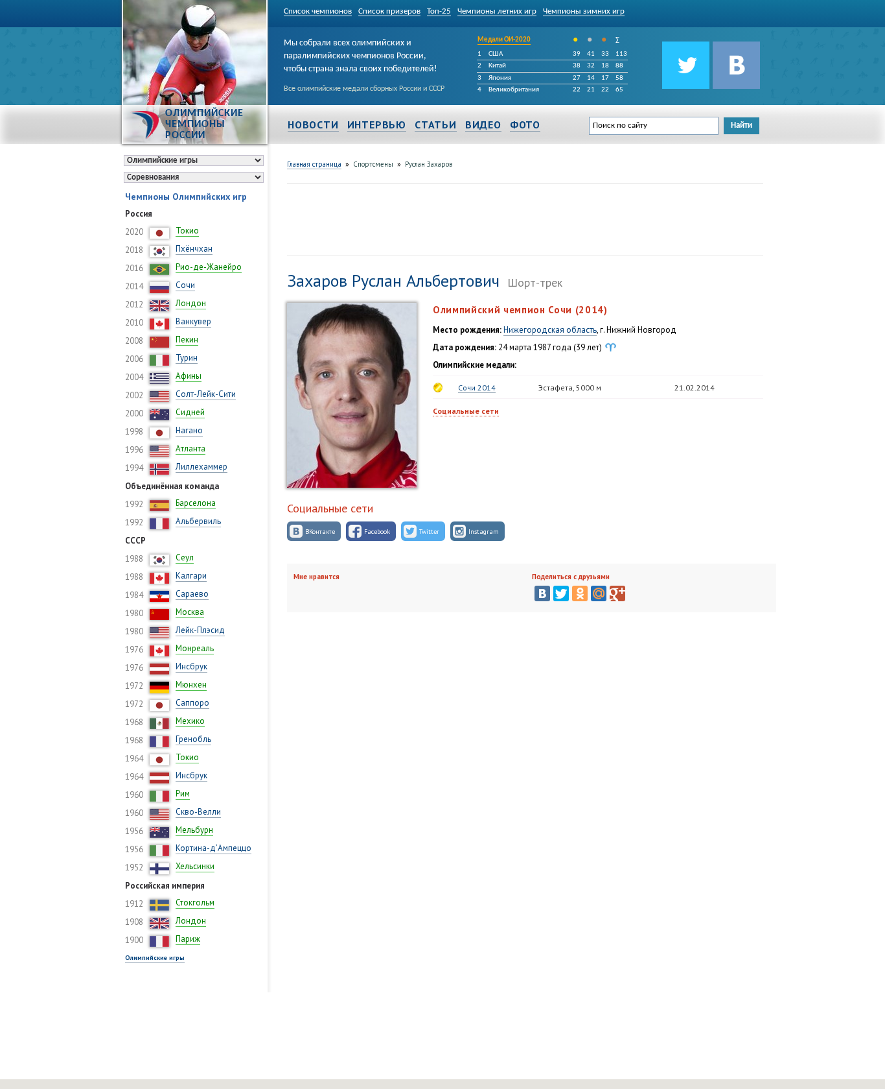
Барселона (196, 503)
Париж (188, 938)
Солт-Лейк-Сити (206, 394)
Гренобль (193, 739)
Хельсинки (195, 866)
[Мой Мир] (598, 593)
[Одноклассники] (580, 593)
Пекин (187, 339)
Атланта (190, 448)
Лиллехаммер (201, 466)
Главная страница (314, 164)
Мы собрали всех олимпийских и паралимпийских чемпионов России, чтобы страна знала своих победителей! (360, 53)
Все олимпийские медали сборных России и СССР (364, 89)
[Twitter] (561, 593)
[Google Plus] (617, 593)
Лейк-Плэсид (200, 630)
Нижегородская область (550, 329)
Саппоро (192, 702)
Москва (190, 611)
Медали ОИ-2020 (504, 39)
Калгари (191, 575)
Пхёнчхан (194, 248)
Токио (187, 230)
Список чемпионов (318, 11)
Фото (525, 124)
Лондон (191, 303)
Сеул (185, 557)
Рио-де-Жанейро (209, 266)
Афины (188, 375)
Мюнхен (191, 684)
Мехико (190, 720)
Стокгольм (195, 902)
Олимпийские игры (155, 957)
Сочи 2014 (477, 387)
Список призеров (389, 11)
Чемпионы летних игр (496, 11)
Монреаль (195, 648)
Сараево (192, 593)
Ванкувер (193, 321)
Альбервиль (198, 521)
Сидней (190, 412)
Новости (313, 124)
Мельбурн (194, 829)
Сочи (185, 285)
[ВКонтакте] (542, 593)
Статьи (436, 124)
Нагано (189, 430)
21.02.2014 (694, 387)
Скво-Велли (198, 811)
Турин (187, 357)
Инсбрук (191, 666)
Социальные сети (466, 411)
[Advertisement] (523, 218)
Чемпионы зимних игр (584, 11)
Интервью (376, 124)
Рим (183, 793)
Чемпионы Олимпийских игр (186, 196)
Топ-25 (439, 11)
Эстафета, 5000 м (569, 387)
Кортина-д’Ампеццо (213, 848)
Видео (483, 124)
